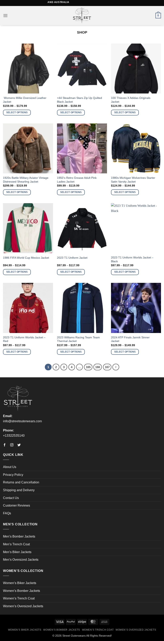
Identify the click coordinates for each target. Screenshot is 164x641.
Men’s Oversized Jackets (20, 559)
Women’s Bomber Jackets (21, 590)
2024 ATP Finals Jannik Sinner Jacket (130, 339)
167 (107, 367)
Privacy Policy (13, 474)
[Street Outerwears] (82, 15)
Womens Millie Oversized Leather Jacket (24, 99)
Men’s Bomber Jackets (19, 536)
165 (88, 367)
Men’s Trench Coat (16, 544)
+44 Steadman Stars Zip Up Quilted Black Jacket (79, 99)
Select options (17, 112)
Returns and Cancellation (21, 482)
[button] (5, 15)
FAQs (7, 513)
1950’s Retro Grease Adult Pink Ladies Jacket (77, 179)
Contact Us (11, 498)
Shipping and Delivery (19, 490)
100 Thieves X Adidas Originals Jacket (130, 99)
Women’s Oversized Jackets (23, 606)
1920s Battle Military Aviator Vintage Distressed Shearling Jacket (25, 179)
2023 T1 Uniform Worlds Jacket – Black (132, 259)
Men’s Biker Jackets (17, 552)
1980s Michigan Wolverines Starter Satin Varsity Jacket (133, 179)
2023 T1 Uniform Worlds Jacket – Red (24, 339)
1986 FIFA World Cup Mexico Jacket (26, 257)
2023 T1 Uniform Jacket (72, 257)
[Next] (115, 367)
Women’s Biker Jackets (19, 583)
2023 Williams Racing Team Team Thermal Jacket (78, 339)
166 (97, 367)
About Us (9, 467)
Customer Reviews (16, 505)
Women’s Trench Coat (19, 598)
